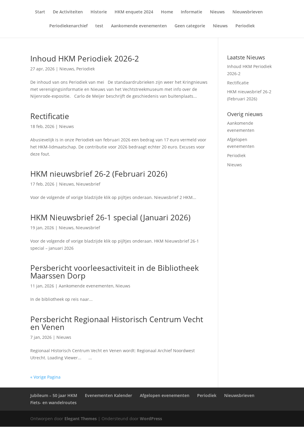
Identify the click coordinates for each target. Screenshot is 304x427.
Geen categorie (190, 26)
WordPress (151, 418)
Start (40, 12)
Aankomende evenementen (139, 26)
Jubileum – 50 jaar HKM (53, 395)
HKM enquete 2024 (134, 12)
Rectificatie (49, 116)
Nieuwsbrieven (247, 12)
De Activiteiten (68, 12)
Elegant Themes (80, 418)
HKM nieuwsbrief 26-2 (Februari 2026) (98, 173)
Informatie (191, 12)
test (99, 26)
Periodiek (245, 26)
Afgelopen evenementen (164, 395)
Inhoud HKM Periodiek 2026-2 (84, 58)
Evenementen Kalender (108, 395)
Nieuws (217, 12)
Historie (99, 12)
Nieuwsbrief (88, 184)
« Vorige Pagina (45, 377)
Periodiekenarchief (68, 26)
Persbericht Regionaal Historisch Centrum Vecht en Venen (116, 323)
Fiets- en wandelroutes (53, 402)
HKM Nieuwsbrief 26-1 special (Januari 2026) (110, 217)
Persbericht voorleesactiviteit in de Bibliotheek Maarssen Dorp (114, 271)
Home (167, 12)
